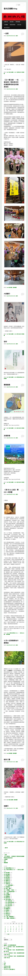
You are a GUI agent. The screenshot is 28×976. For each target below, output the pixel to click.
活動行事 (6, 21)
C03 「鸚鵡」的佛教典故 (9, 918)
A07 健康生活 (7, 880)
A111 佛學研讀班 (9, 885)
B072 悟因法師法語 (18, 377)
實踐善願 (7, 384)
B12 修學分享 (7, 913)
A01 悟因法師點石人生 (9, 868)
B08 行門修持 (7, 907)
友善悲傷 (7, 435)
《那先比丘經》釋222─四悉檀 (11, 491)
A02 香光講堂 (9, 753)
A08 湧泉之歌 (7, 882)
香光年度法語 (6, 27)
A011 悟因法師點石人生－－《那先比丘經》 (14, 869)
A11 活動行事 (7, 883)
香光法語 (19, 24)
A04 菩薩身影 (7, 876)
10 (5, 928)
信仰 (5, 341)
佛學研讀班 (18, 21)
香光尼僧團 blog (10, 8)
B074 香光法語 (17, 428)
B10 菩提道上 (7, 910)
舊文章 (6, 847)
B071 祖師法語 (17, 72)
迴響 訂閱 (7, 967)
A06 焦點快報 (7, 879)
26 (10, 931)
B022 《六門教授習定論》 (9, 891)
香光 (17, 35)
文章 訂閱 (7, 966)
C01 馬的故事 (7, 915)
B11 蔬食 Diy (7, 912)
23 (21, 929)
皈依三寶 (7, 759)
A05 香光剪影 (9, 287)
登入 (5, 964)
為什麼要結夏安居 (12, 945)
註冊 (5, 963)
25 (7, 931)
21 (16, 929)
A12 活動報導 (7, 886)
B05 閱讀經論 (7, 896)
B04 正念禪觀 (7, 894)
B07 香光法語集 (10, 72)
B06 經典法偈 (7, 897)
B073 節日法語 (17, 334)
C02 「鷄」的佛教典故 (9, 916)
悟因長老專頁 (12, 24)
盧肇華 (5, 945)
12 (10, 928)
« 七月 (8, 934)
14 (16, 928)
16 (21, 928)
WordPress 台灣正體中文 (9, 969)
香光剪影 (11, 21)
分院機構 (6, 24)
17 (5, 929)
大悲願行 (7, 293)
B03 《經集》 (7, 893)
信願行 (6, 806)
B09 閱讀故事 (7, 908)
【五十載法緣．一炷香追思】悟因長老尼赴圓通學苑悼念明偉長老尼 (11, 83)
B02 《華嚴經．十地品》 (9, 890)
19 (10, 929)
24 (5, 931)
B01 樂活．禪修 (7, 888)
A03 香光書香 (7, 874)
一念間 (6, 33)
